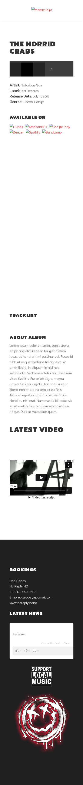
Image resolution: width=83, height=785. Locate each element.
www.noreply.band (23, 602)
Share (67, 643)
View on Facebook (51, 643)
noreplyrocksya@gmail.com (33, 597)
